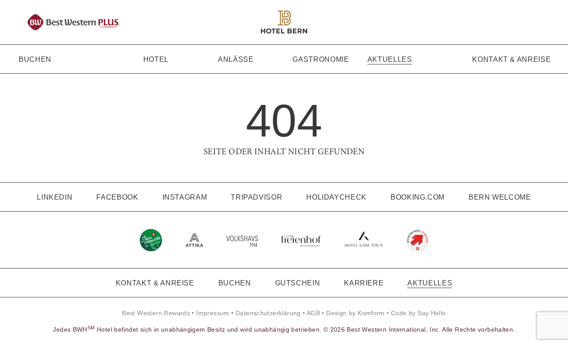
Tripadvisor (256, 197)
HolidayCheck (336, 197)
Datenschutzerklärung (268, 313)
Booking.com (417, 197)
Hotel (156, 59)
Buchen (35, 59)
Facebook (117, 197)
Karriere (363, 283)
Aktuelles (389, 59)
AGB (313, 313)
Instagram (184, 197)
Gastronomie (320, 59)
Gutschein (297, 283)
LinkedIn (54, 197)
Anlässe (235, 59)
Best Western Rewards (156, 313)
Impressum (212, 313)
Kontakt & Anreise (511, 59)
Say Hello (432, 313)
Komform (371, 313)
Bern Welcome (500, 197)
